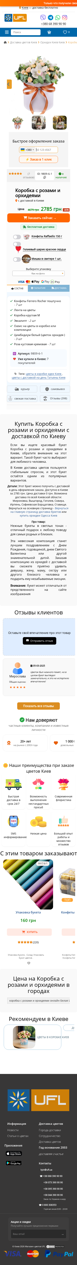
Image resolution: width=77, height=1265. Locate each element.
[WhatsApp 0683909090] (58, 18)
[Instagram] (64, 18)
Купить (32, 932)
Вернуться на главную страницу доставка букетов (39, 510)
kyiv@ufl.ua (46, 1169)
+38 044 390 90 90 (53, 1195)
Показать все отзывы (38, 706)
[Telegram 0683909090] (51, 18)
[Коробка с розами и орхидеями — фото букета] (38, 84)
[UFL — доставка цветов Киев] (15, 17)
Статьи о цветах (17, 1136)
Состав (18, 288)
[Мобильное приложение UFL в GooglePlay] (14, 1163)
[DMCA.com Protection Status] (55, 1246)
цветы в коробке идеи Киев (44, 374)
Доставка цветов (50, 1142)
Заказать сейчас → (41, 218)
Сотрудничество (49, 1136)
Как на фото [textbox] (38, 273)
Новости (13, 1130)
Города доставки (50, 1130)
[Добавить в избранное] (28, 963)
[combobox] (27, 150)
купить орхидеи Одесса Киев (38, 515)
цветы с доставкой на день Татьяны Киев (38, 377)
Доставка (60, 288)
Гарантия (39, 288)
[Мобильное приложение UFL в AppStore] (14, 1153)
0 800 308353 (49, 1205)
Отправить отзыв (41, 641)
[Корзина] (49, 32)
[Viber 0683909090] (43, 18)
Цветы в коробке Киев (49, 1037)
